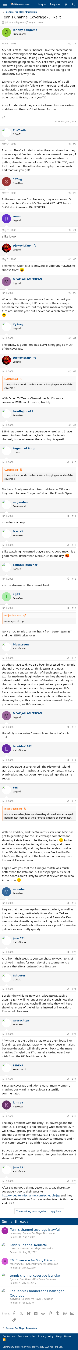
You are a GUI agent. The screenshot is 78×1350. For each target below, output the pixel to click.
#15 (74, 658)
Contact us (9, 1336)
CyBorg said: (11, 378)
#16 (74, 727)
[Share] (69, 44)
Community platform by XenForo (33, 1346)
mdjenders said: (13, 615)
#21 (74, 989)
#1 (74, 43)
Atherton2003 (17, 1264)
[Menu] (5, 4)
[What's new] (66, 4)
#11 (74, 515)
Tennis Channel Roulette (28, 1245)
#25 (74, 1181)
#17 (74, 760)
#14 (74, 608)
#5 (74, 259)
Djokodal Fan (16, 1279)
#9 (74, 425)
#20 (74, 952)
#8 (74, 371)
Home (67, 1336)
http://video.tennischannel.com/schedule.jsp (31, 1195)
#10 (74, 462)
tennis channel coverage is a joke (35, 1275)
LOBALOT (15, 1248)
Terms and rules (26, 1336)
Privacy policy (45, 1336)
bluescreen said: (13, 808)
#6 (74, 293)
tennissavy (15, 1233)
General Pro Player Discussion (39, 1233)
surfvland (15, 1299)
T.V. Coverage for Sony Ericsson (33, 1260)
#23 (74, 1079)
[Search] (73, 4)
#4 (74, 230)
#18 (74, 801)
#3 (74, 193)
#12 (74, 545)
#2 (74, 143)
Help (59, 1336)
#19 (74, 903)
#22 (74, 1034)
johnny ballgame (14, 22)
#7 (74, 338)
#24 (74, 1116)
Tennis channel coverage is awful (35, 1229)
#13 (74, 578)
